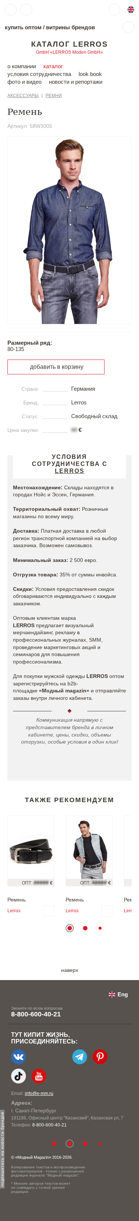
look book (90, 74)
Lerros (13, 910)
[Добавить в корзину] (48, 911)
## (74, 430)
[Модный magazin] (58, 9)
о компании (21, 66)
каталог (53, 66)
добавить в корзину (56, 367)
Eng (123, 994)
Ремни (54, 95)
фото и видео (24, 82)
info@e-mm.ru (39, 1093)
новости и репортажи (75, 82)
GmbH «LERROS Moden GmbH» (69, 52)
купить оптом (23, 27)
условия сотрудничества (39, 74)
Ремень (16, 900)
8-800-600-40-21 (36, 1014)
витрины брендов (70, 27)
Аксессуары (23, 95)
